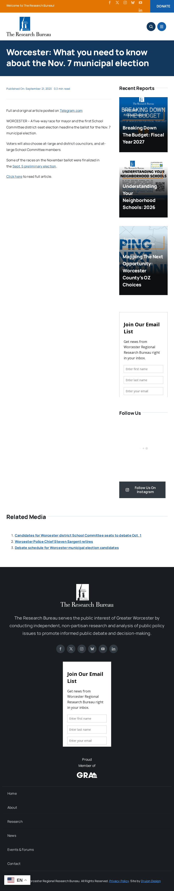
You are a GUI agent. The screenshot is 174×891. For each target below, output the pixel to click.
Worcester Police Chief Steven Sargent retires (54, 541)
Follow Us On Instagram (145, 489)
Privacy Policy (119, 881)
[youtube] (140, 2)
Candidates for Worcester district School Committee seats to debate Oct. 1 (78, 535)
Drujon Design (151, 881)
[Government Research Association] (87, 774)
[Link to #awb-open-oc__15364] (161, 26)
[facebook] (109, 2)
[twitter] (117, 2)
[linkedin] (140, 10)
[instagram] (125, 2)
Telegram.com (71, 110)
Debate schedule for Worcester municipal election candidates (67, 547)
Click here (14, 176)
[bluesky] (133, 2)
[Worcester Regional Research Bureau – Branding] (28, 18)
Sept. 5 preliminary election (34, 166)
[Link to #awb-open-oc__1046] (151, 26)
